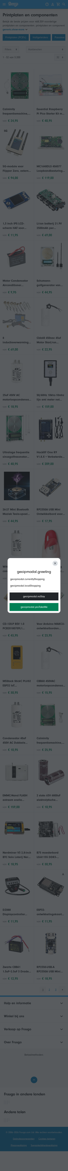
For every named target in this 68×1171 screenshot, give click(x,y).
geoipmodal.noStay (34, 596)
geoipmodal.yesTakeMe (34, 607)
